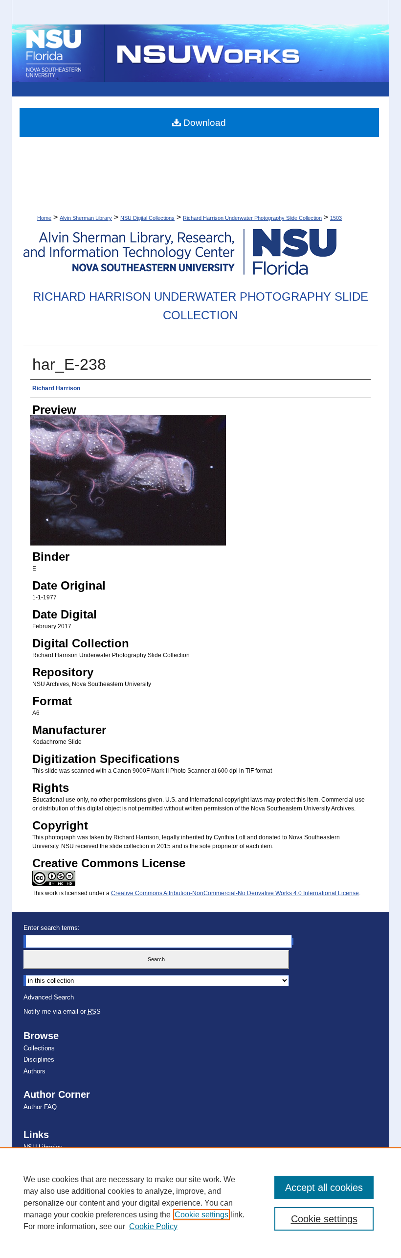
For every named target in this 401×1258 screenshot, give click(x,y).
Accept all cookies (324, 1187)
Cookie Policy (153, 1226)
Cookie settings (201, 1215)
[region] (200, 1202)
